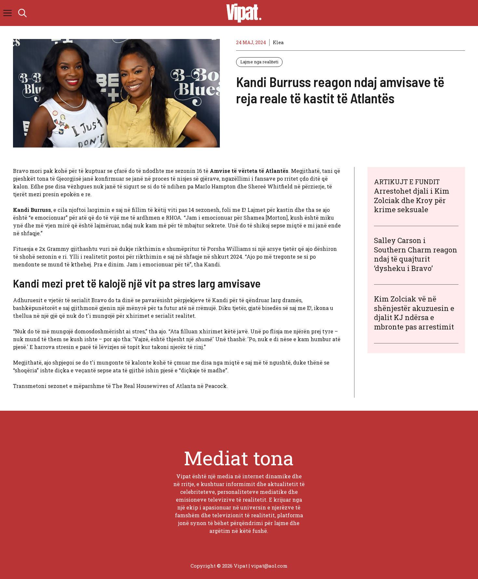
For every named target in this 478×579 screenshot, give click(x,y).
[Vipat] (242, 13)
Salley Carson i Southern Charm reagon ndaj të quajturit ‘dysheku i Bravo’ (415, 254)
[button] (22, 13)
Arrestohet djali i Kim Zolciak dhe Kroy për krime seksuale (411, 200)
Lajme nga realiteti (259, 62)
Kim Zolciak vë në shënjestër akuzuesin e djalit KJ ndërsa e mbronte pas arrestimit (414, 312)
